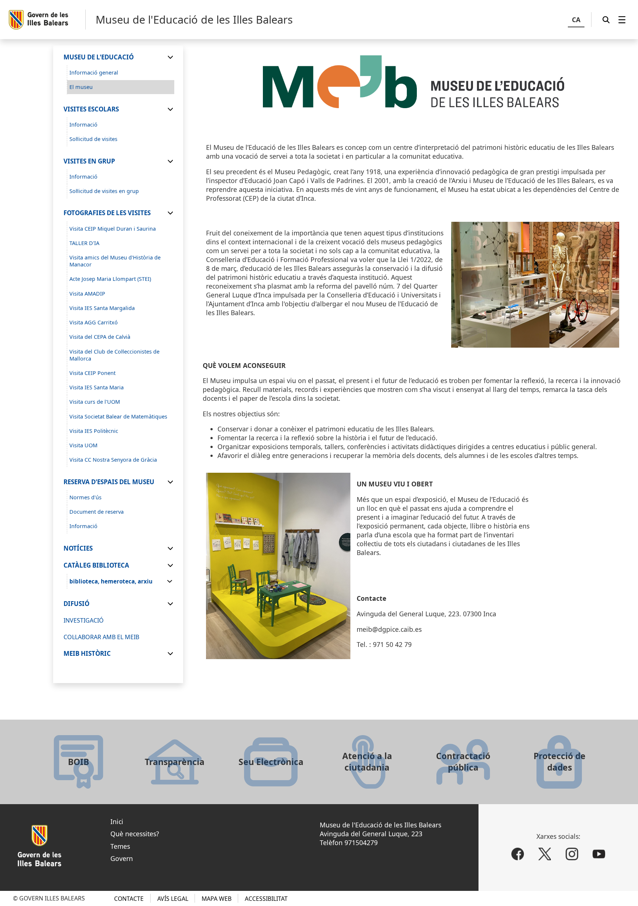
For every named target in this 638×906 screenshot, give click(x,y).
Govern (121, 858)
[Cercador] (606, 19)
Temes (120, 846)
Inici (116, 821)
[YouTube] (599, 854)
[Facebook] (518, 854)
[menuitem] (622, 19)
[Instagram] (572, 854)
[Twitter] (545, 854)
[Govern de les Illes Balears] (47, 20)
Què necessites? (134, 833)
